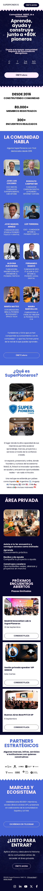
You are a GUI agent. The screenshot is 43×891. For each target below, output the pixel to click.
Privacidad (32, 877)
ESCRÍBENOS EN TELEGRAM (21, 824)
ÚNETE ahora (21, 75)
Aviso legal (8, 879)
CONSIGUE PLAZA (21, 636)
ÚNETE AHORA (31, 5)
